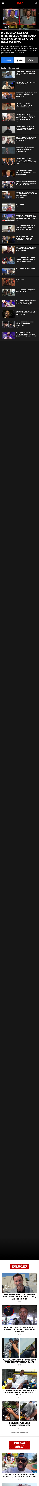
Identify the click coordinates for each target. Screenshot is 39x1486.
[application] (19, 19)
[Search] (36, 3)
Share (8, 60)
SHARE (21, 60)
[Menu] (3, 3)
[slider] (19, 29)
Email (33, 60)
